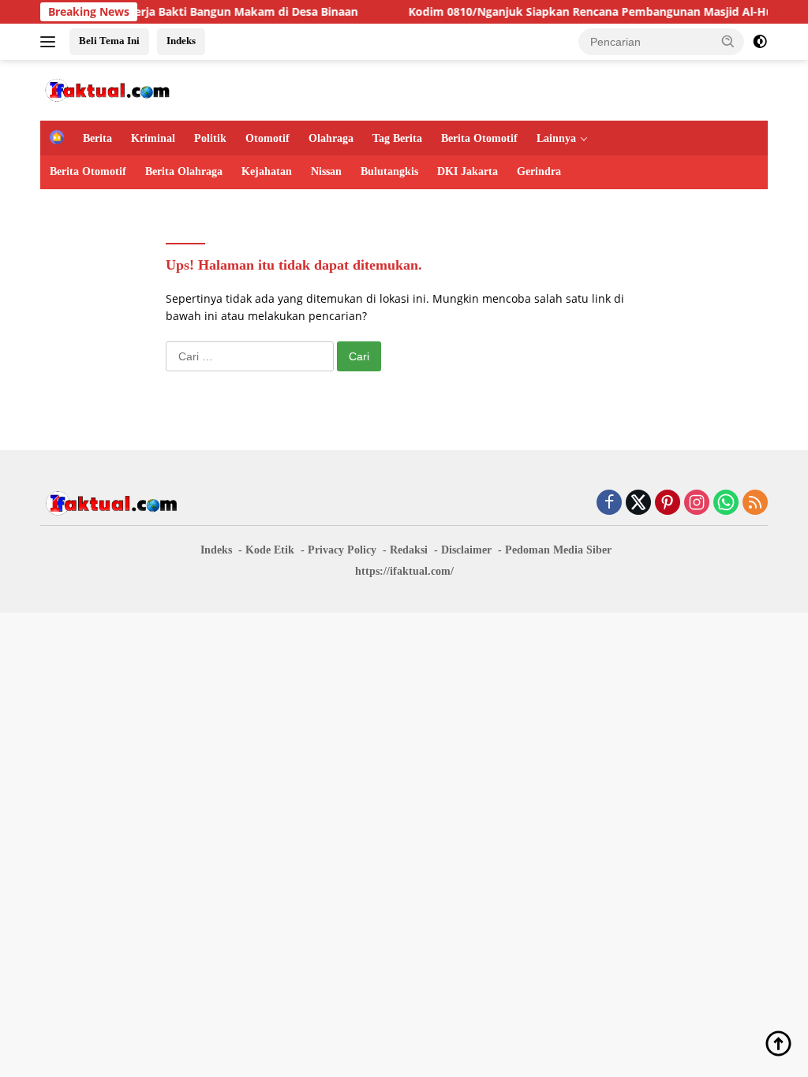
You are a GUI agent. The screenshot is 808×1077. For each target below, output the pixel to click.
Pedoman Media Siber (558, 550)
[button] (728, 41)
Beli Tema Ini (109, 41)
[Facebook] (609, 503)
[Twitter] (638, 503)
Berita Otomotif (479, 138)
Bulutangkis (389, 171)
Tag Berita (397, 138)
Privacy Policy (342, 550)
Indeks (181, 41)
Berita (97, 138)
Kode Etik (269, 550)
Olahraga (331, 138)
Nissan (326, 171)
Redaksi (409, 550)
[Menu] (51, 41)
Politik (210, 138)
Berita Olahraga (184, 171)
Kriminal (153, 138)
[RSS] (755, 503)
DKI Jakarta (467, 171)
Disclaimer (466, 550)
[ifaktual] (107, 88)
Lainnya (556, 138)
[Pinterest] (667, 503)
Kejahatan (266, 171)
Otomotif (267, 138)
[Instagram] (696, 503)
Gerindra (539, 171)
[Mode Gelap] (760, 41)
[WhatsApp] (726, 503)
